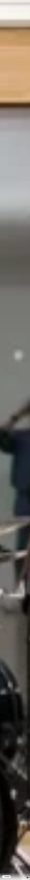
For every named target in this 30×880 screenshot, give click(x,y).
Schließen (7, 876)
